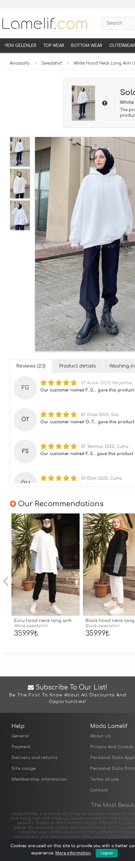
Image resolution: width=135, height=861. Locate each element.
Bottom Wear (86, 45)
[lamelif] (44, 23)
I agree (107, 853)
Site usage (23, 768)
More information (73, 853)
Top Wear (53, 45)
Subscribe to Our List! (67, 694)
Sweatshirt (51, 63)
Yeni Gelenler (20, 45)
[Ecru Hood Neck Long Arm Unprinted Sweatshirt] (45, 564)
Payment (21, 747)
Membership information (39, 779)
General (20, 736)
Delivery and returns (34, 757)
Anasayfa (19, 63)
